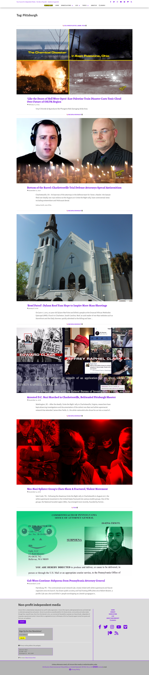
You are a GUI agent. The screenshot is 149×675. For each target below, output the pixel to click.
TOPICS (84, 5)
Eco (65, 25)
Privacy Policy (75, 669)
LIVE (76, 5)
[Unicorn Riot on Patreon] (128, 2)
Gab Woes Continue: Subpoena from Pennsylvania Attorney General (66, 581)
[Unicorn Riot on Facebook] (111, 2)
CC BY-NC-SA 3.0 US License (91, 667)
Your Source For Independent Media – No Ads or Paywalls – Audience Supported (38, 2)
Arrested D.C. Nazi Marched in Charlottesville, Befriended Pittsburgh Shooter (71, 397)
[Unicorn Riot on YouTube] (121, 2)
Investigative (72, 25)
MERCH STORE (113, 614)
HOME (57, 5)
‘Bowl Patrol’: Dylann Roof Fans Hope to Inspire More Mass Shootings (67, 305)
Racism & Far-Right (74, 114)
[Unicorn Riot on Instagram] (117, 2)
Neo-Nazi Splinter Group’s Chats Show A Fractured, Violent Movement (67, 489)
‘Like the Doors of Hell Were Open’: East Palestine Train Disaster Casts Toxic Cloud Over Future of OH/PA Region (74, 100)
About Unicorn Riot (30, 657)
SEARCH (102, 5)
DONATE (22, 622)
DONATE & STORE (66, 5)
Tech (83, 25)
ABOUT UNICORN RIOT (112, 618)
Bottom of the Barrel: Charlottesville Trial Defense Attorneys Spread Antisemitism (74, 187)
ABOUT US (94, 5)
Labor (79, 25)
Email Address (23, 634)
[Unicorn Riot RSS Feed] (131, 2)
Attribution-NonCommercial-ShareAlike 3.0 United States (60, 667)
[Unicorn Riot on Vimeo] (124, 2)
